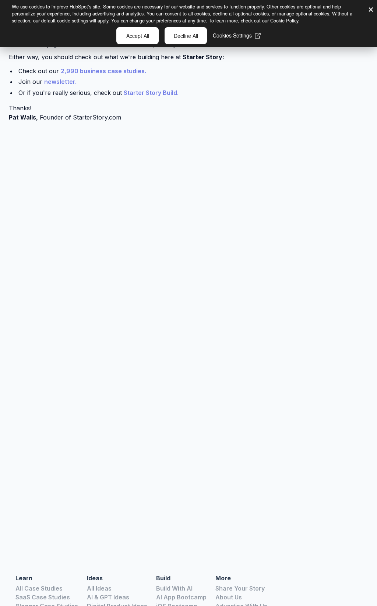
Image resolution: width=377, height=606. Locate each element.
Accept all (137, 35)
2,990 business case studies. (103, 71)
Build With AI (174, 588)
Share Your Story (240, 588)
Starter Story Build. (151, 92)
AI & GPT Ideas (108, 597)
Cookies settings (232, 35)
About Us (228, 597)
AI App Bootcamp (181, 597)
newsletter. (60, 81)
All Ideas (99, 588)
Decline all (186, 35)
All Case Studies (39, 588)
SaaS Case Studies (42, 597)
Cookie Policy (284, 20)
